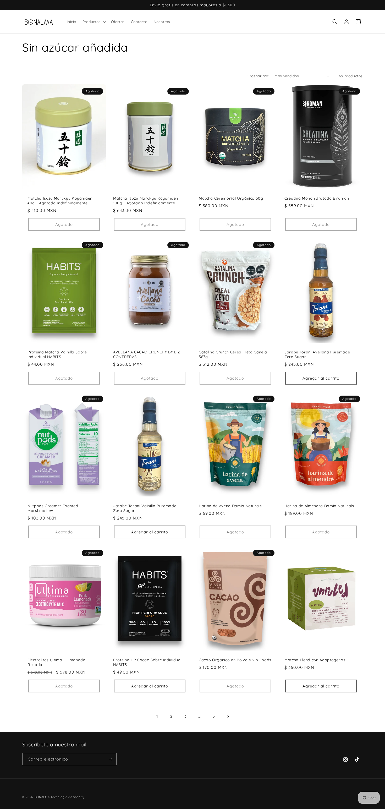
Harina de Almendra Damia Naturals (319, 506)
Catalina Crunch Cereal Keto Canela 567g (233, 354)
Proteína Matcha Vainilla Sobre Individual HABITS (57, 354)
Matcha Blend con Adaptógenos (314, 659)
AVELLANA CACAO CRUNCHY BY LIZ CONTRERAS (146, 354)
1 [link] (157, 716)
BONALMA (42, 797)
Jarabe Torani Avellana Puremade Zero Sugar (317, 354)
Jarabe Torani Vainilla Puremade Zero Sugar (144, 508)
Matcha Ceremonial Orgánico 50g (231, 198)
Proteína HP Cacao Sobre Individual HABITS (147, 662)
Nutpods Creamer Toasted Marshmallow (53, 508)
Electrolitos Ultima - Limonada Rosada (57, 662)
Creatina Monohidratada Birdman (316, 198)
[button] (93, 21)
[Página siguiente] (228, 716)
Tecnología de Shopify (67, 797)
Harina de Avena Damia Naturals (230, 506)
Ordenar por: (258, 76)
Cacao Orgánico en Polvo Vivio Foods (235, 659)
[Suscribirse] (110, 759)
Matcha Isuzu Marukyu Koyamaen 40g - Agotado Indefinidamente (60, 200)
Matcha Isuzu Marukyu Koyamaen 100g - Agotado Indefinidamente (145, 200)
